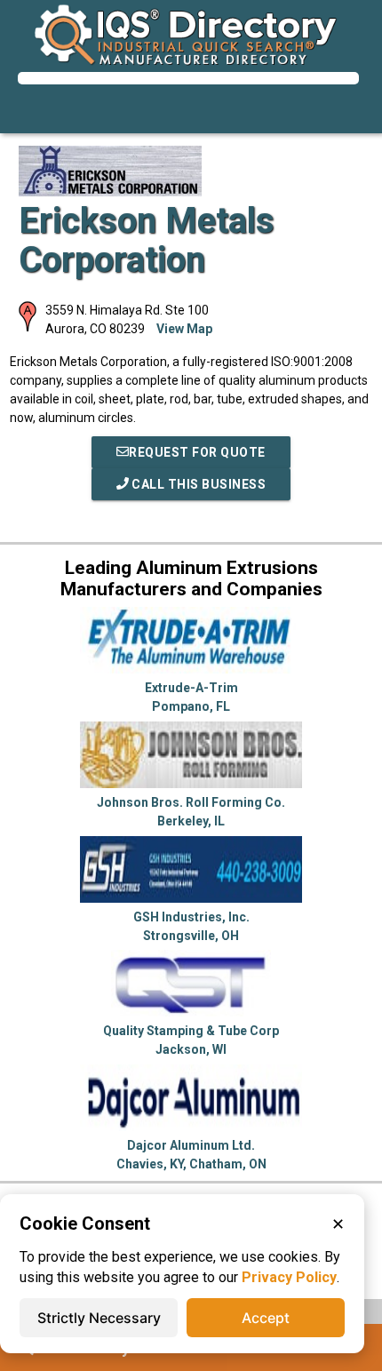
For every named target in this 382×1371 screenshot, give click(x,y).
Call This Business (198, 484)
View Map (184, 329)
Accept (266, 1318)
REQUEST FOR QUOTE (197, 452)
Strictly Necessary (99, 1318)
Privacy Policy (289, 1277)
